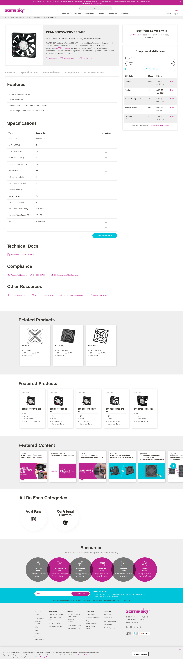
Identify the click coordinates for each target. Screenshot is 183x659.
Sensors (37, 630)
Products (65, 14)
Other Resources (94, 72)
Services (77, 14)
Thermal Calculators (18, 295)
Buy (172, 81)
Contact (168, 13)
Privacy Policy (126, 600)
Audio (37, 615)
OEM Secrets (155, 125)
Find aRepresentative (91, 622)
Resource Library (55, 626)
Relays (37, 627)
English (176, 13)
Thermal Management (17, 17)
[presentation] (173, 466)
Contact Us (108, 618)
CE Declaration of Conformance (66, 275)
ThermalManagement (39, 638)
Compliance (72, 72)
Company (125, 14)
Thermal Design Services (44, 295)
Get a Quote (87, 58)
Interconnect (39, 618)
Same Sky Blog (54, 623)
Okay (179, 649)
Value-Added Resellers (101, 295)
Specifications (29, 72)
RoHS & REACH (39, 275)
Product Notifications (19, 275)
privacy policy (91, 600)
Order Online (90, 614)
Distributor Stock (92, 618)
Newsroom (108, 624)
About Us (107, 614)
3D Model (31, 255)
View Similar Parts (105, 235)
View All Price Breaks (150, 69)
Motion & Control (38, 622)
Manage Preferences (47, 657)
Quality (101, 14)
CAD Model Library (56, 614)
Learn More (116, 600)
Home (7, 17)
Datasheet (53, 58)
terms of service (104, 600)
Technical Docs (51, 72)
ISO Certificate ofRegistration (73, 615)
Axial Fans (37, 17)
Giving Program (110, 621)
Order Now (112, 14)
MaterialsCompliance (71, 621)
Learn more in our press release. (91, 3)
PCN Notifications (74, 625)
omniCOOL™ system (62, 48)
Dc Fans (29, 17)
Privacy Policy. (164, 125)
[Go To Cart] (176, 10)
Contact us (134, 35)
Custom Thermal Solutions (73, 295)
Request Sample (70, 58)
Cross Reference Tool (55, 619)
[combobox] (95, 8)
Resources (89, 14)
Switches (38, 634)
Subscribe (81, 593)
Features (10, 72)
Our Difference (109, 628)
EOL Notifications (74, 628)
